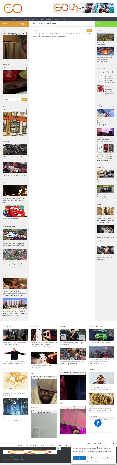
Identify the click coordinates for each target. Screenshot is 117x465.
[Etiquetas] (112, 72)
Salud (25, 19)
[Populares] (104, 72)
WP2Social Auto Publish (52, 463)
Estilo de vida (33, 19)
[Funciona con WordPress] (9, 459)
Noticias (4, 19)
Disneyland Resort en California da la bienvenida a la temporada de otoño (105, 59)
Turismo (56, 19)
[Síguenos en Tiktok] (25, 24)
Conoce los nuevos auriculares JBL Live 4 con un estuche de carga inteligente (105, 123)
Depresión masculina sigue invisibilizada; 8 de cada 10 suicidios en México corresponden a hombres (14, 293)
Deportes (48, 19)
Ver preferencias (107, 458)
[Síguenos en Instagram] (20, 24)
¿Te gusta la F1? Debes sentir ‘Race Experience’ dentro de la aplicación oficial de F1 (105, 158)
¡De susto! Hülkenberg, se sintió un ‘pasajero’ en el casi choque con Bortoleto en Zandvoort (100, 361)
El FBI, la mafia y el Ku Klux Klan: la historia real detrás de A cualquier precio (13, 200)
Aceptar (79, 458)
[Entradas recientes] (99, 72)
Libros (4, 391)
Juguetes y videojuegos (9, 241)
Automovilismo (101, 154)
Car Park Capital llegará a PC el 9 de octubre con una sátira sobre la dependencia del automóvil (13, 266)
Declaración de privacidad (91, 461)
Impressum (99, 461)
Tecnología (65, 19)
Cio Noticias (94, 416)
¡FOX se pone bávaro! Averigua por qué (14, 175)
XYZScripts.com (66, 463)
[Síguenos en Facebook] (23, 24)
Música (99, 216)
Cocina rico (92, 385)
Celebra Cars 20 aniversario (11, 219)
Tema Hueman (22, 459)
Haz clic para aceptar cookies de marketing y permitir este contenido (102, 418)
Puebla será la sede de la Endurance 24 (101, 343)
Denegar (93, 458)
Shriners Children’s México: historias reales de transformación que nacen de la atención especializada (14, 313)
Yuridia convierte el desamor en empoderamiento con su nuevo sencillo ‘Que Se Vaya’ (105, 220)
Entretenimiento (15, 19)
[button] (113, 443)
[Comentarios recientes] (108, 72)
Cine (42, 19)
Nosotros (74, 19)
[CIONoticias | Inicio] (13, 8)
